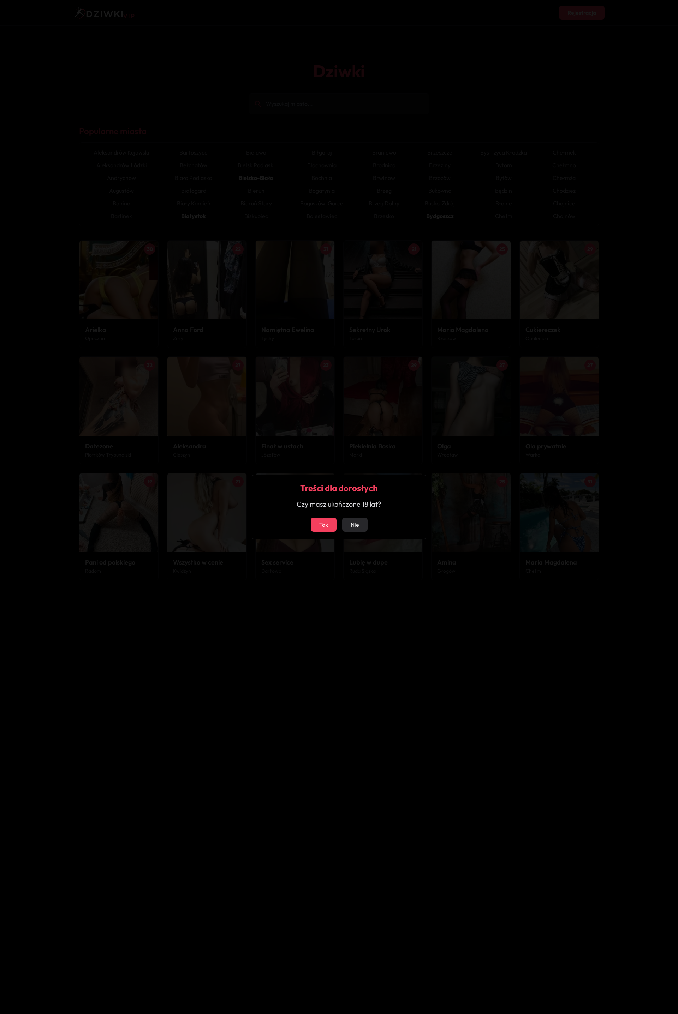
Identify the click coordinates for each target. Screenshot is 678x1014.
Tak (323, 524)
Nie (355, 524)
